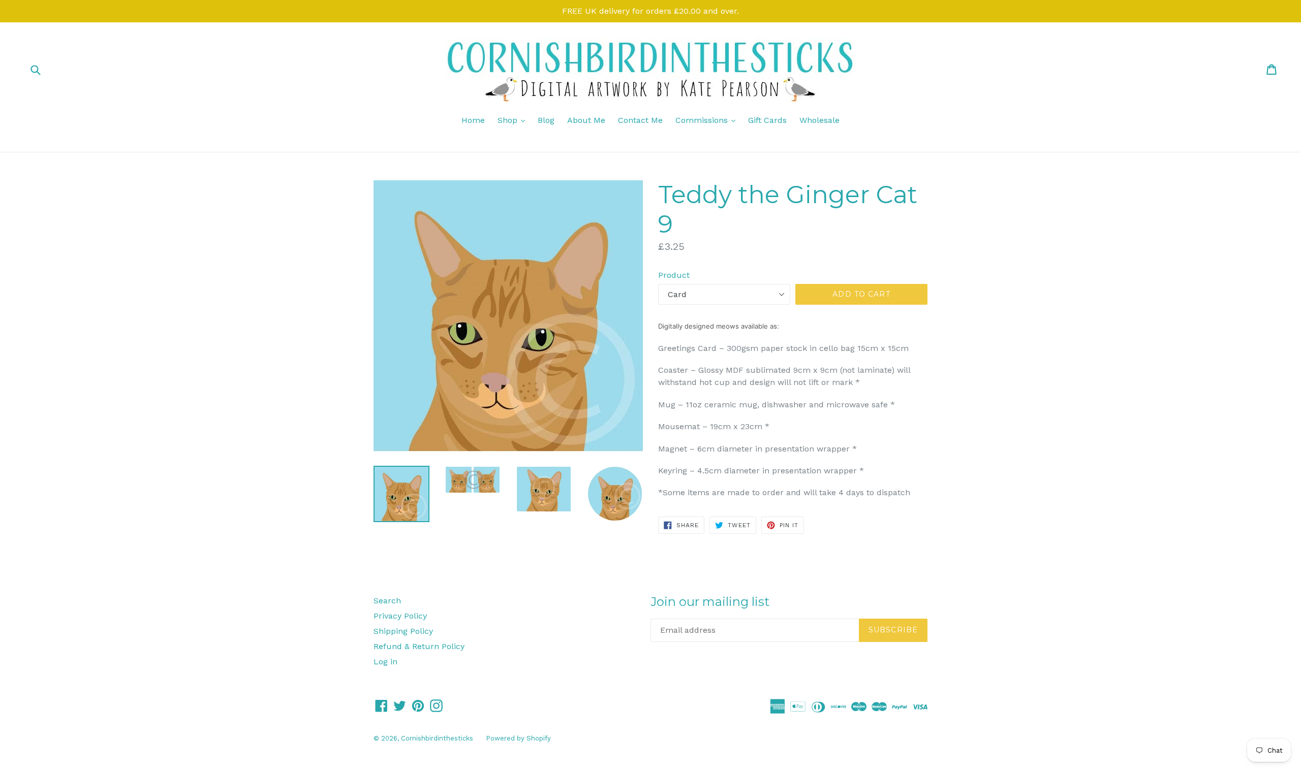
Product (674, 275)
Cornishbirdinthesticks (437, 738)
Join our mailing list (709, 602)
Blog (546, 120)
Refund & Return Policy (419, 646)
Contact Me (640, 120)
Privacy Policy (400, 616)
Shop (514, 120)
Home (473, 120)
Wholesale (819, 120)
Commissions (707, 120)
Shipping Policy (403, 631)
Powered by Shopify (518, 738)
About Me (586, 120)
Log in (385, 661)
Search (387, 600)
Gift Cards (767, 120)
